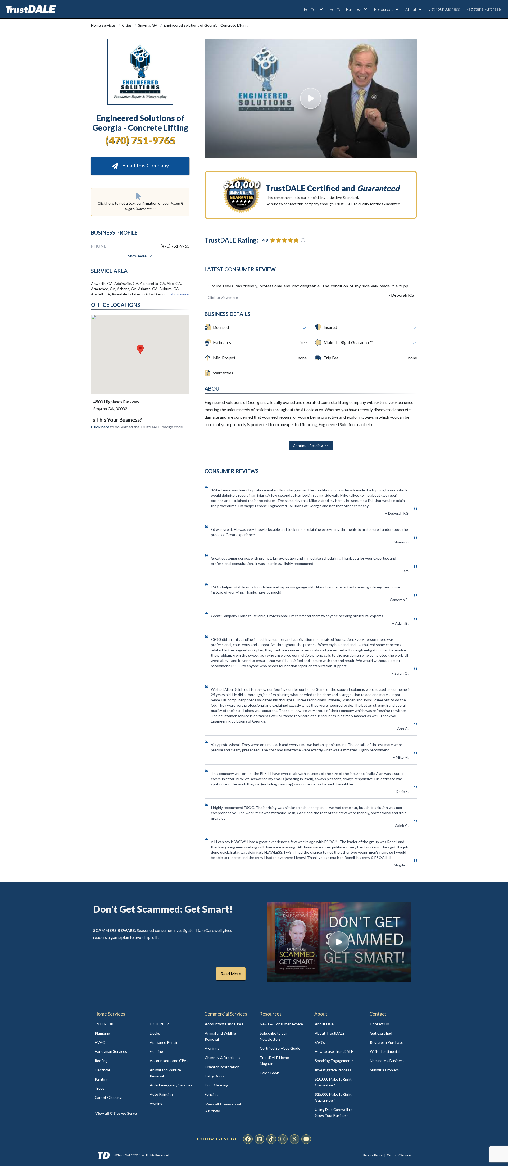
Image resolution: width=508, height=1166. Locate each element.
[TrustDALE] (30, 9)
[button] (140, 349)
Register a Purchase (483, 9)
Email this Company (145, 165)
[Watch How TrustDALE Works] (339, 942)
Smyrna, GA (148, 25)
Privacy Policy (373, 1155)
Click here (100, 426)
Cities (127, 25)
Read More (231, 973)
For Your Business (346, 9)
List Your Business (444, 9)
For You (311, 9)
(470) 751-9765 (140, 140)
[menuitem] (116, 1033)
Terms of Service (399, 1155)
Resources (383, 9)
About (410, 9)
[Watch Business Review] (311, 98)
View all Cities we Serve (116, 1113)
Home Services (103, 25)
